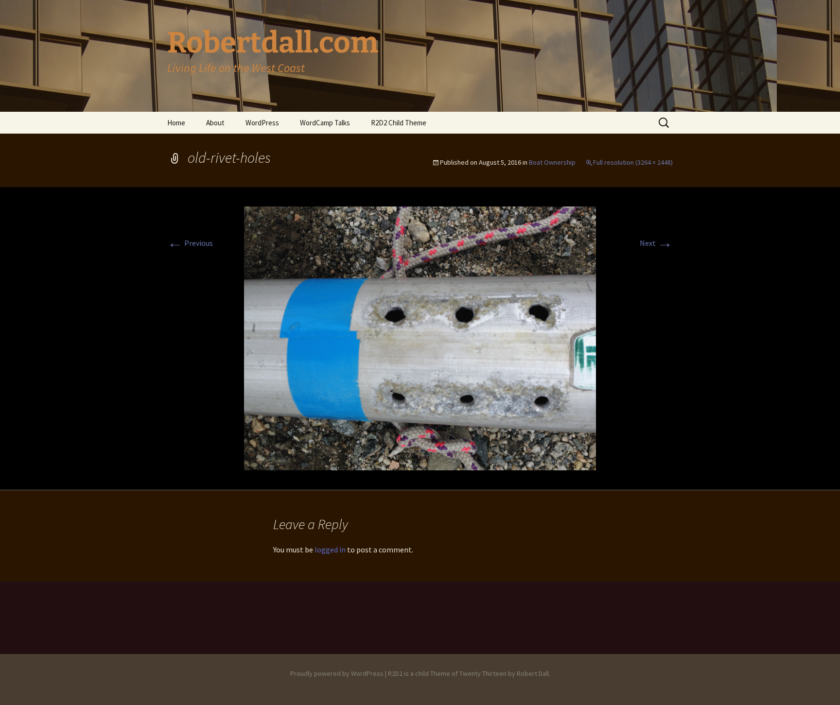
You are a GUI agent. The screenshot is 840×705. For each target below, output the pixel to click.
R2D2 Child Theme (398, 122)
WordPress (262, 122)
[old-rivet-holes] (420, 337)
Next (656, 243)
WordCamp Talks (325, 122)
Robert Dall (533, 673)
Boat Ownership (552, 162)
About (215, 122)
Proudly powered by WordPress (337, 673)
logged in (330, 549)
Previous (190, 243)
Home (176, 122)
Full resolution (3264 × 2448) (633, 162)
